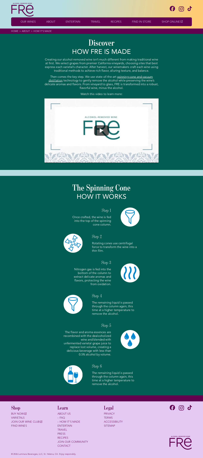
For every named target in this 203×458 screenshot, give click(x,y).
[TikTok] (190, 9)
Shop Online (172, 21)
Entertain (73, 21)
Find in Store (141, 21)
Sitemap (109, 425)
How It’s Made (70, 421)
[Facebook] (172, 9)
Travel (95, 21)
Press (61, 433)
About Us (64, 413)
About (50, 21)
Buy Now (18, 414)
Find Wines (19, 425)
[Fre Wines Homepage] (180, 443)
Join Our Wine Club (26, 422)
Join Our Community (73, 441)
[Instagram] (181, 9)
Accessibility (113, 421)
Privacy (109, 413)
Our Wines (28, 21)
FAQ (62, 417)
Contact (64, 445)
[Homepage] (22, 10)
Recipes (116, 21)
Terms (108, 417)
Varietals (18, 417)
